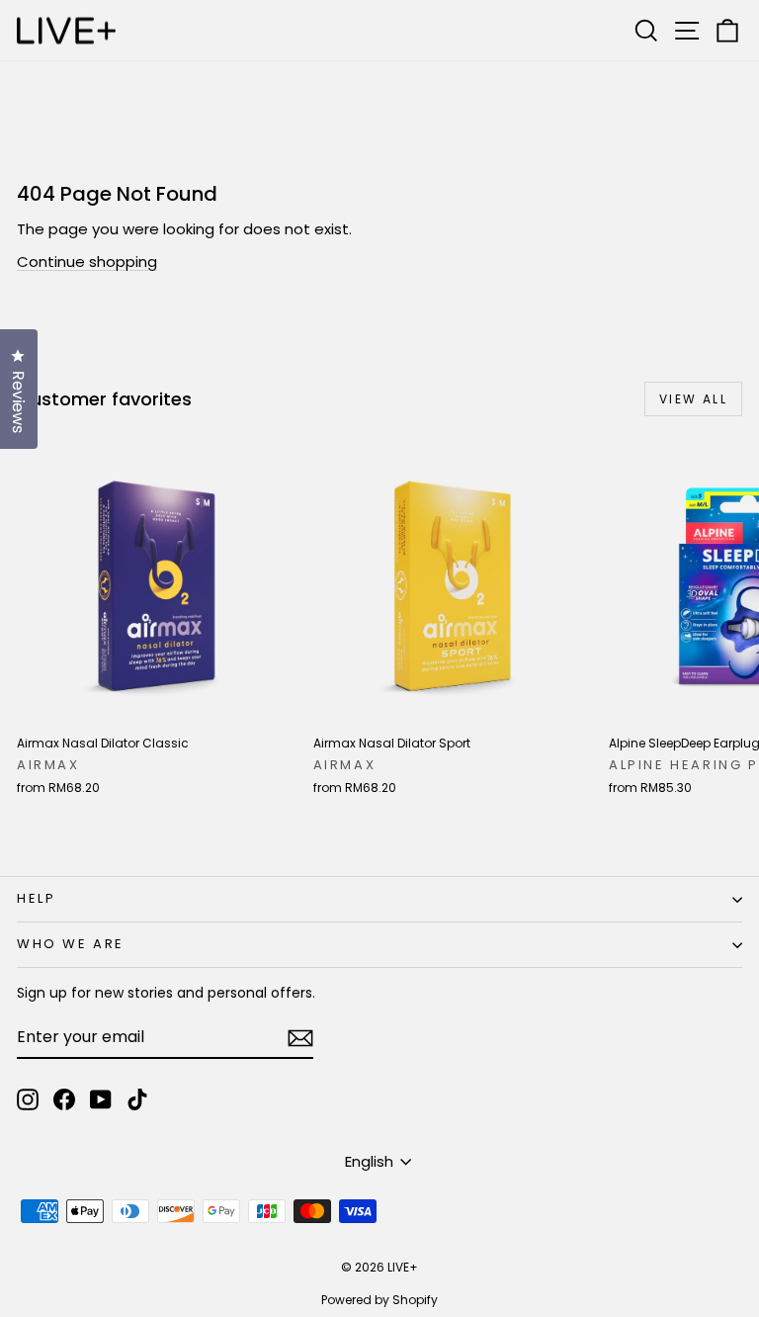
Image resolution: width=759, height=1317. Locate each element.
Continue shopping (87, 261)
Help (36, 898)
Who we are (71, 943)
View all (693, 399)
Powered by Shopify (379, 1299)
